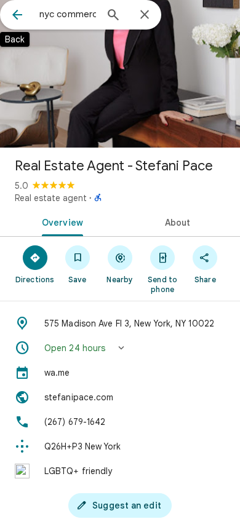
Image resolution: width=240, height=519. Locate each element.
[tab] (60, 221)
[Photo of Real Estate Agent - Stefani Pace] (120, 74)
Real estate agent (51, 198)
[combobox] (67, 14)
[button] (120, 348)
